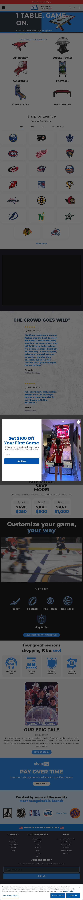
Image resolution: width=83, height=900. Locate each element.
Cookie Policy (68, 891)
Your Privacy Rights (10, 895)
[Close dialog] (78, 422)
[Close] (79, 887)
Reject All (73, 895)
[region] (41, 892)
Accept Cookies (58, 895)
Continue (21, 461)
